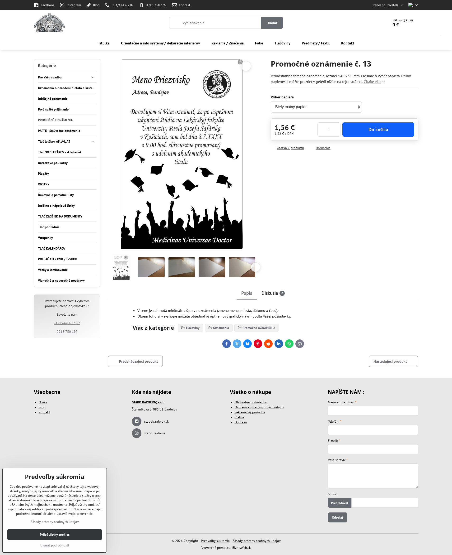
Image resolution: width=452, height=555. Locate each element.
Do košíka (378, 129)
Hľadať (271, 22)
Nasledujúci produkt (390, 361)
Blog (42, 407)
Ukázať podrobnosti (54, 545)
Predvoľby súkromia (215, 541)
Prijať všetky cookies (55, 534)
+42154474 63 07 (67, 323)
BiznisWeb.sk (241, 547)
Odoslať (337, 517)
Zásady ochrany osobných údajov (257, 541)
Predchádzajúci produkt (138, 361)
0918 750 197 (67, 331)
